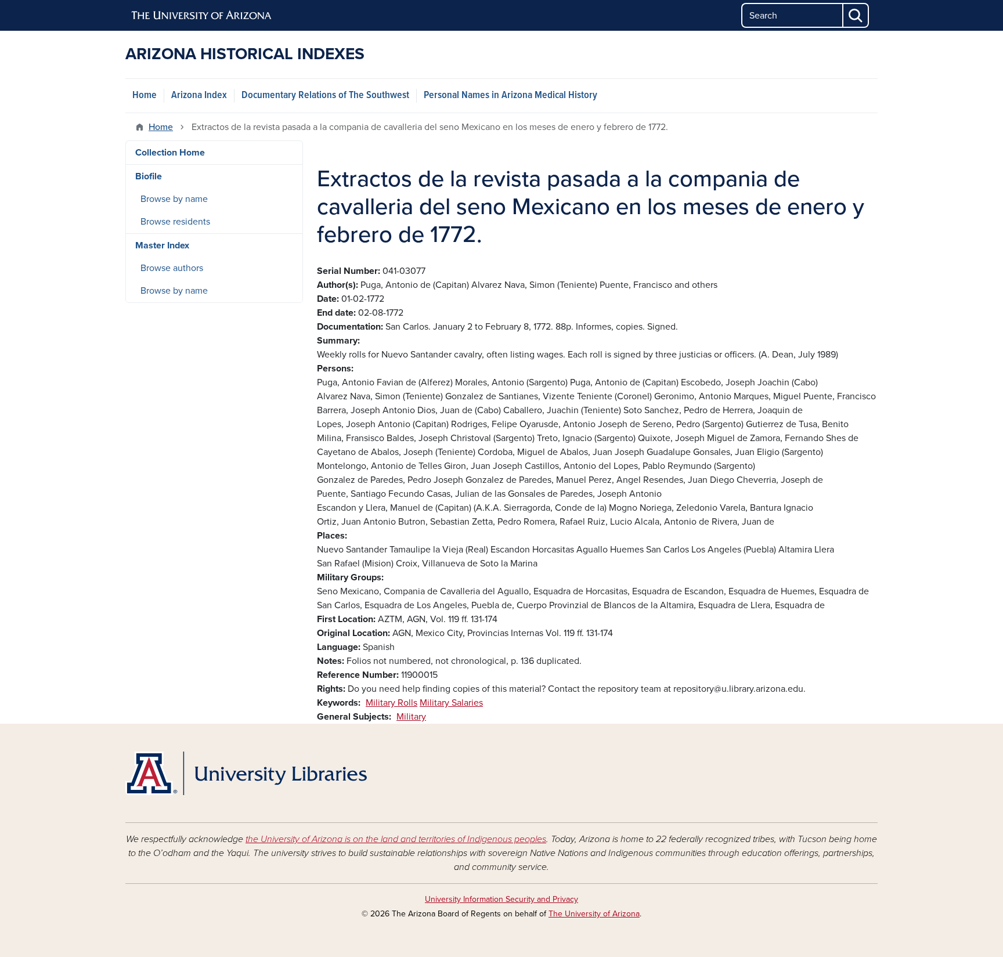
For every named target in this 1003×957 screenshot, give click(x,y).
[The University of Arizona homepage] (202, 15)
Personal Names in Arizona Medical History (510, 95)
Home (144, 95)
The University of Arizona (594, 914)
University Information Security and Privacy (501, 899)
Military (411, 717)
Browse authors (171, 268)
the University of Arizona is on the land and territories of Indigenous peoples (396, 839)
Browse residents (175, 221)
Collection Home (170, 152)
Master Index (162, 245)
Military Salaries (451, 703)
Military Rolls (391, 703)
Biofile (148, 176)
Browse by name (174, 199)
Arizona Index (199, 95)
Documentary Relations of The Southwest (325, 95)
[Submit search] (856, 15)
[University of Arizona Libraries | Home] (246, 773)
